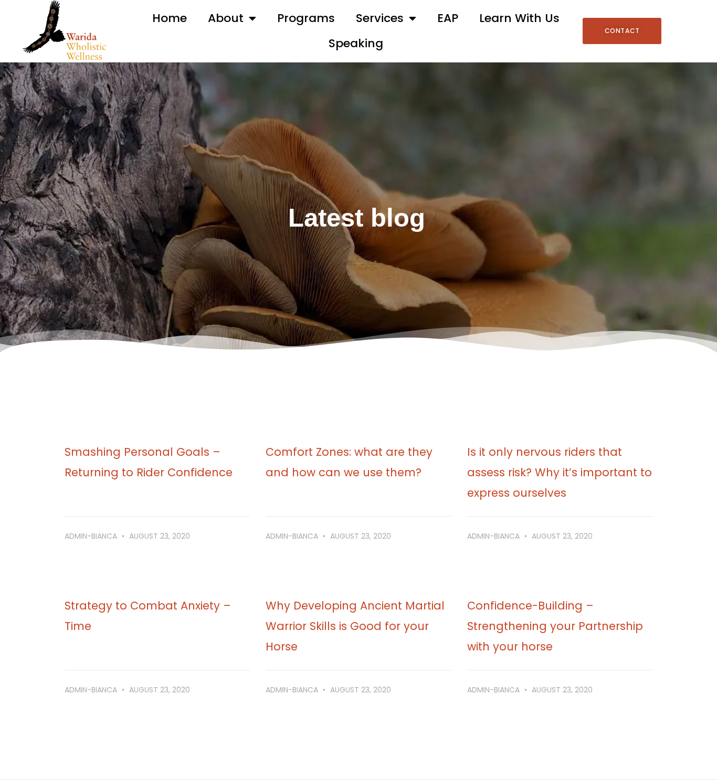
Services (380, 18)
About (226, 18)
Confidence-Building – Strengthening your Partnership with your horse (555, 626)
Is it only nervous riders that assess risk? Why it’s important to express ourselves (559, 472)
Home (169, 18)
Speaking (356, 43)
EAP (447, 18)
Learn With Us (519, 18)
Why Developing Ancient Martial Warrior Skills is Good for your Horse (355, 626)
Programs (306, 18)
